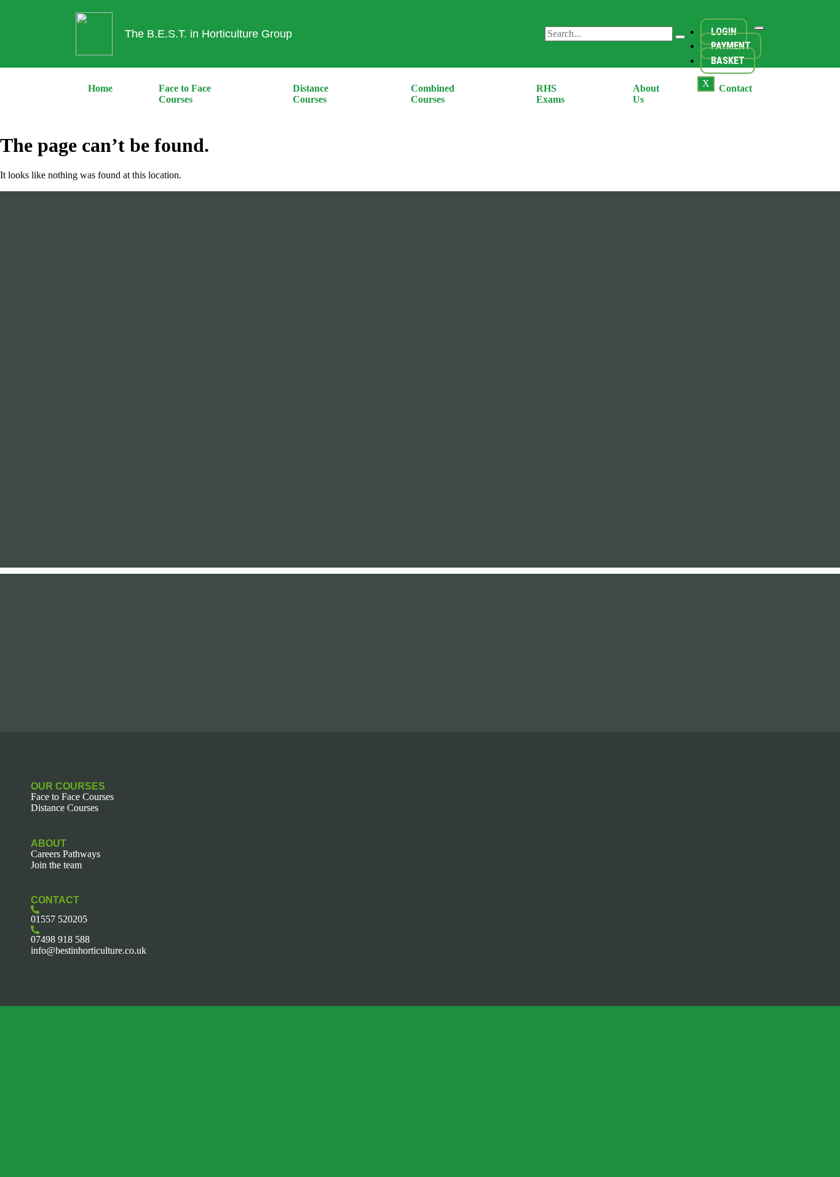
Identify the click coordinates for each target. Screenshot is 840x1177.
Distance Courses (310, 94)
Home (100, 88)
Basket (728, 60)
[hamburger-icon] (759, 28)
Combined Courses (432, 94)
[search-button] (680, 37)
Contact (735, 88)
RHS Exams (550, 94)
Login (724, 32)
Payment (731, 46)
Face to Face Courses (185, 94)
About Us (646, 94)
